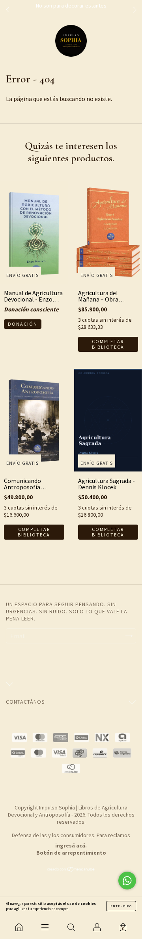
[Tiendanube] (71, 870)
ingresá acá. (71, 845)
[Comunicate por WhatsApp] (127, 880)
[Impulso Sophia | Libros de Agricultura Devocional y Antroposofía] (19, 927)
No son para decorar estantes (71, 5)
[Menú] (45, 927)
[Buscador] (71, 927)
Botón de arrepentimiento (71, 852)
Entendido (121, 906)
